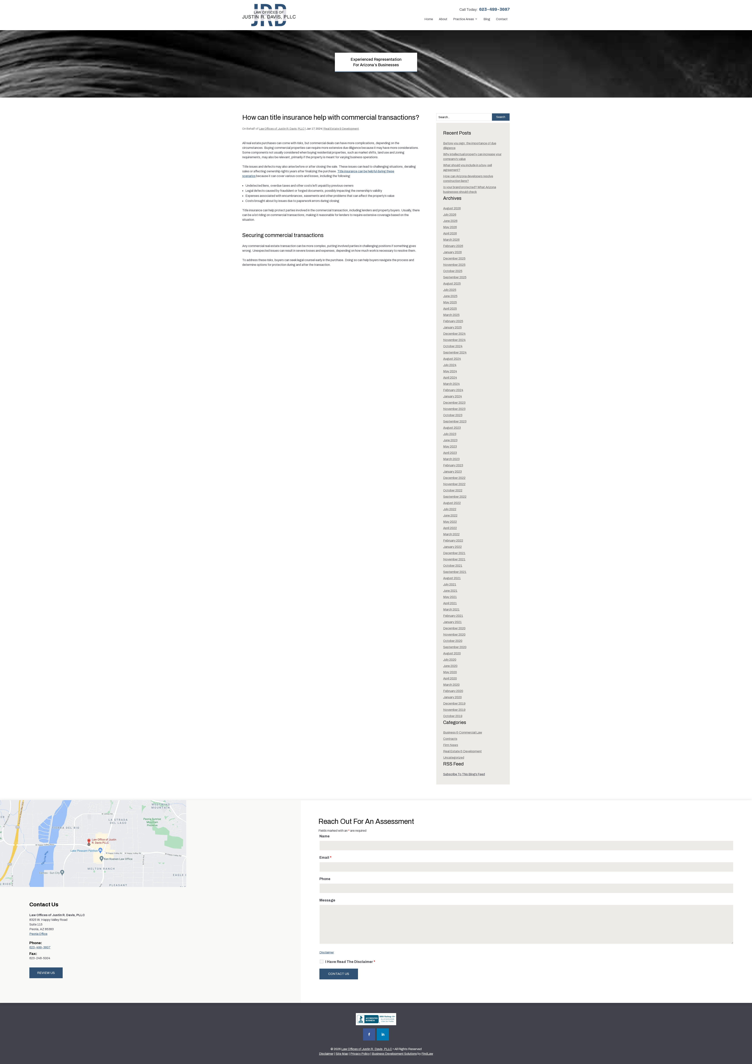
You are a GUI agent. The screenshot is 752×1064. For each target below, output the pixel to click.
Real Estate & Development (341, 128)
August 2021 (452, 578)
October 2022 (452, 490)
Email (325, 858)
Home (428, 19)
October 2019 (452, 716)
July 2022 (449, 509)
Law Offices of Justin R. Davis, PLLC (282, 128)
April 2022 (450, 528)
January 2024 (452, 396)
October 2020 (452, 640)
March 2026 (451, 239)
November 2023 (454, 409)
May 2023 (450, 446)
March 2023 (451, 459)
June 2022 (450, 515)
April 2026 (450, 233)
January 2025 (452, 327)
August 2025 (452, 283)
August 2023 (452, 427)
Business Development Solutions (394, 1053)
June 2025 (450, 296)
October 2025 (452, 271)
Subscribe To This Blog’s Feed (464, 774)
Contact (502, 19)
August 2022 (452, 503)
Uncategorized (453, 757)
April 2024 (450, 377)
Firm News (450, 745)
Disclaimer (326, 952)
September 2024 (455, 352)
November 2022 (454, 484)
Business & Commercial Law (462, 732)
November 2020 (454, 634)
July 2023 (449, 434)
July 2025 (449, 289)
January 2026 (452, 252)
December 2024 (454, 333)
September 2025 (454, 277)
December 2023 (454, 402)
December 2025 (454, 258)
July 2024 (449, 365)
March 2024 (451, 383)
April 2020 (450, 678)
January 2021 (452, 622)
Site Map (342, 1053)
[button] (748, 1036)
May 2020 (450, 672)
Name (324, 836)
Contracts (450, 738)
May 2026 (450, 227)
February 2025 (453, 321)
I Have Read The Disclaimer (350, 962)
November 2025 (454, 264)
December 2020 (454, 628)
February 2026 (453, 246)
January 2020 (452, 697)
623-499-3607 (494, 9)
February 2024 (453, 390)
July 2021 (449, 584)
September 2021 (454, 572)
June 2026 (450, 221)
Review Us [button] (46, 972)
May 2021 (450, 597)
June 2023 (450, 440)
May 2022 (450, 521)
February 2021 (453, 615)
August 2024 (452, 358)
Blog (487, 19)
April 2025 (450, 308)
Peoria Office (38, 934)
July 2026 (449, 214)
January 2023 (452, 471)
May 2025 (450, 302)
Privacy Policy (360, 1053)
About (443, 19)
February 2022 (453, 540)
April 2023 (450, 452)
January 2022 (452, 546)
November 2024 (454, 340)
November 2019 (454, 709)
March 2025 (451, 315)
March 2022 (451, 534)
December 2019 (454, 703)
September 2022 (454, 496)
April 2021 (450, 603)
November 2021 (454, 559)
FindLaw (427, 1053)
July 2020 (449, 659)
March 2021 (451, 609)
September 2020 (454, 647)
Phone (324, 879)
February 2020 (453, 691)
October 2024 (453, 346)
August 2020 (452, 653)
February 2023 (453, 465)
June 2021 (450, 590)
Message (327, 900)
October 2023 (452, 415)
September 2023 (454, 421)
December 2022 (454, 478)
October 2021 (452, 565)
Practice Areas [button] (463, 19)
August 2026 (452, 208)
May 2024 (450, 371)
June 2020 (450, 666)
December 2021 (454, 553)
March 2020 (451, 684)
